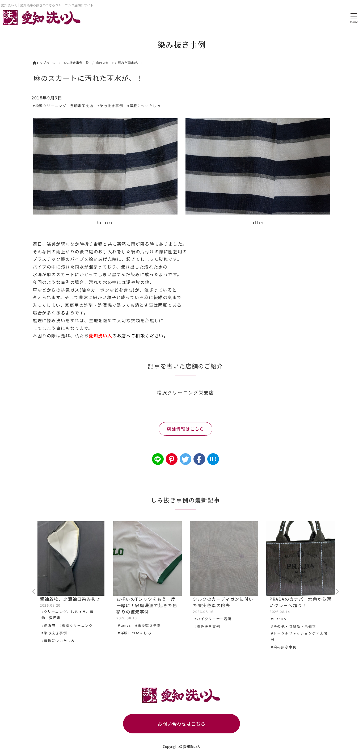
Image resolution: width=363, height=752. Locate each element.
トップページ (46, 62)
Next (337, 591)
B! (213, 459)
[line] (158, 459)
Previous (34, 591)
